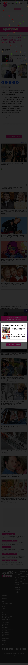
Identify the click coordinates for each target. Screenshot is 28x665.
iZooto (25, 340)
